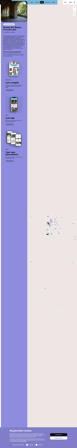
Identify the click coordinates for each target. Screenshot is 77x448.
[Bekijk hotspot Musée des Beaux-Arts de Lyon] (51, 221)
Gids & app (47, 2)
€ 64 (72, 263)
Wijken (31, 2)
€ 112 (48, 232)
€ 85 (31, 261)
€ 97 (61, 305)
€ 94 (61, 217)
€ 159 (50, 221)
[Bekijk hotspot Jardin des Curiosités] (48, 225)
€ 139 (52, 224)
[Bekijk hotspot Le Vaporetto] (47, 230)
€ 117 (58, 220)
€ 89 (75, 239)
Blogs (53, 2)
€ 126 (45, 288)
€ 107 (73, 223)
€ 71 (54, 223)
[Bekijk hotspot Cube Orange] (46, 231)
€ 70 (57, 225)
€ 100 (75, 236)
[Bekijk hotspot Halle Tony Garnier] (49, 234)
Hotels (36, 2)
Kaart (42, 2)
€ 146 (58, 224)
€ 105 (60, 228)
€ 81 (50, 228)
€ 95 (54, 228)
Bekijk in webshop (9, 90)
